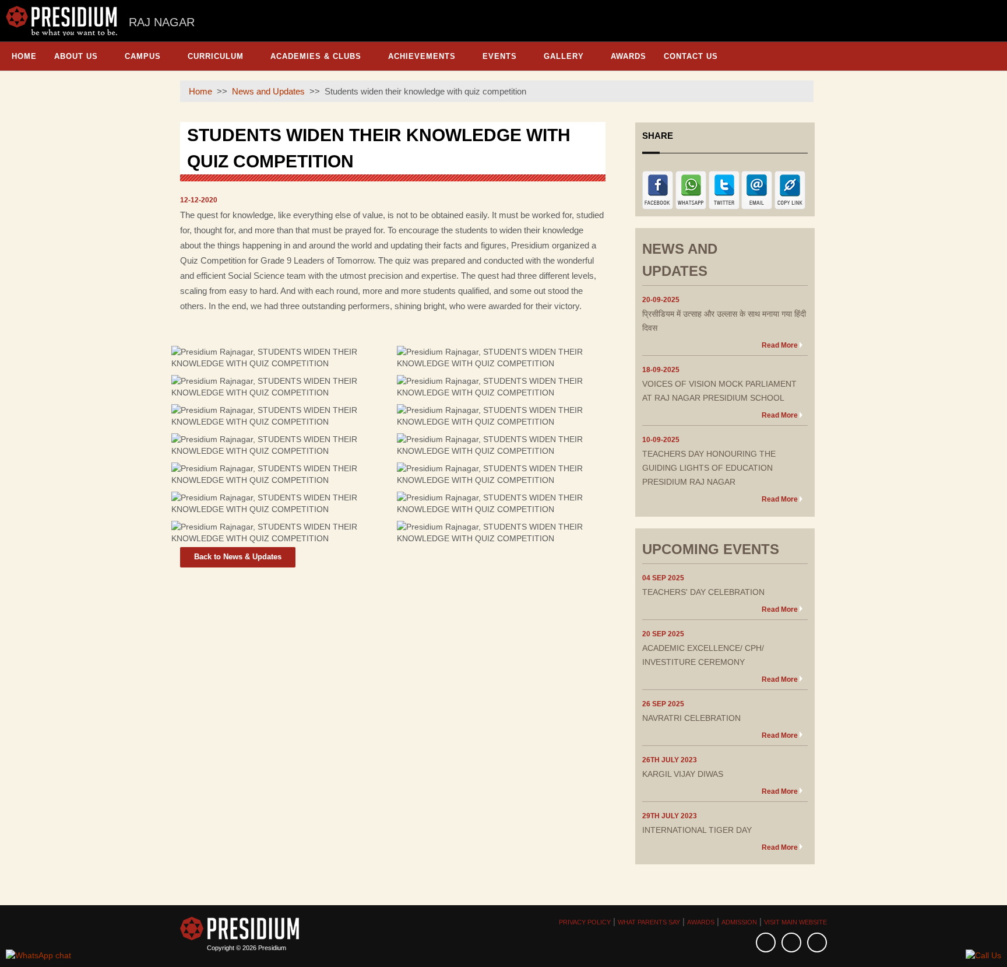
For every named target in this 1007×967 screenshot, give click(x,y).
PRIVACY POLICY (585, 922)
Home (24, 56)
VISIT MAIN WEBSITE (795, 922)
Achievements (422, 56)
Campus (143, 56)
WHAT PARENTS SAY (649, 922)
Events (500, 56)
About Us (76, 56)
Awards (628, 56)
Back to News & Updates (237, 556)
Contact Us (691, 56)
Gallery (564, 56)
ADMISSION (739, 922)
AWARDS (700, 922)
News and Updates (268, 91)
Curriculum (216, 56)
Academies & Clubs (315, 56)
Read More (780, 345)
